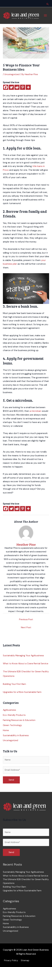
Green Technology (12, 725)
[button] (47, 4)
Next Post (26, 627)
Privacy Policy (11, 960)
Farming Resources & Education (19, 720)
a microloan (35, 411)
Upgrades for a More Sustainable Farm (22, 692)
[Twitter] (11, 87)
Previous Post (26, 619)
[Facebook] (5, 87)
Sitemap (25, 960)
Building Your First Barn (14, 684)
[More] (28, 87)
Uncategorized (11, 74)
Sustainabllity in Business (16, 735)
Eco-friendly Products (14, 715)
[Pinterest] (22, 87)
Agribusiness (9, 710)
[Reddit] (16, 87)
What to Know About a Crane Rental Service (25, 663)
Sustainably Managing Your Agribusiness (23, 655)
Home (6, 730)
